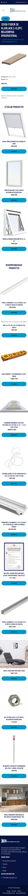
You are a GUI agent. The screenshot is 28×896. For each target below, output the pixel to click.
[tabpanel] (14, 59)
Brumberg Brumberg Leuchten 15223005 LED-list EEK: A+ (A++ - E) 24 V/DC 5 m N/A (14, 425)
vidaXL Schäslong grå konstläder (14, 671)
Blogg (4, 871)
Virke (10, 77)
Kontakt (14, 891)
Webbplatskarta (21, 893)
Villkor (19, 891)
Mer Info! (14, 89)
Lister (14, 77)
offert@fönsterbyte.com (21, 2)
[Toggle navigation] (3, 10)
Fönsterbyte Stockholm (9, 861)
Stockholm (5, 2)
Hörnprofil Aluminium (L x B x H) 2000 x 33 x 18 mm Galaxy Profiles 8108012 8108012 (14, 524)
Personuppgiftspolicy (8, 893)
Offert (5, 18)
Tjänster (5, 864)
